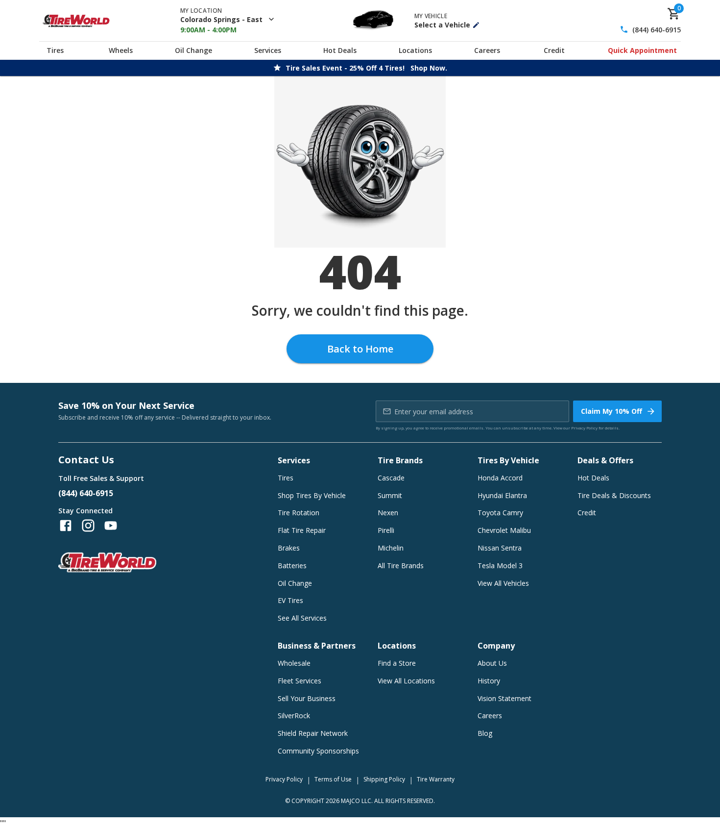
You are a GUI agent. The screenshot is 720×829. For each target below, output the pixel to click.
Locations (415, 50)
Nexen (388, 512)
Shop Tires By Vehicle (312, 495)
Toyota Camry (500, 512)
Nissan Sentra (500, 548)
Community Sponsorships (318, 750)
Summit (390, 495)
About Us (492, 663)
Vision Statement (504, 698)
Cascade (391, 477)
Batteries (292, 565)
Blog (485, 733)
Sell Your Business (307, 698)
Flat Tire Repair (302, 530)
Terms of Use (333, 779)
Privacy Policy (584, 427)
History (489, 680)
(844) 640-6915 (656, 29)
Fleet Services (299, 680)
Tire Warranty (436, 779)
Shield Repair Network (313, 733)
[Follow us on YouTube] (110, 525)
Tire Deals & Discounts (614, 495)
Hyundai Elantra (502, 495)
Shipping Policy (384, 779)
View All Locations (406, 680)
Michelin (391, 548)
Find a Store (397, 663)
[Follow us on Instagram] (88, 525)
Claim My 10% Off (611, 411)
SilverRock (294, 715)
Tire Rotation (298, 512)
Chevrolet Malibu (504, 530)
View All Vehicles (503, 583)
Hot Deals (340, 50)
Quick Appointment (642, 50)
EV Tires (290, 600)
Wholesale (294, 663)
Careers (487, 50)
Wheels (121, 50)
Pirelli (386, 530)
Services (267, 50)
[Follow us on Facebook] (65, 525)
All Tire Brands (401, 565)
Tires (55, 50)
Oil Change (193, 50)
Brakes (289, 548)
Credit (554, 50)
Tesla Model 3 (500, 565)
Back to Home (360, 348)
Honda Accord (500, 477)
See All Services (302, 618)
